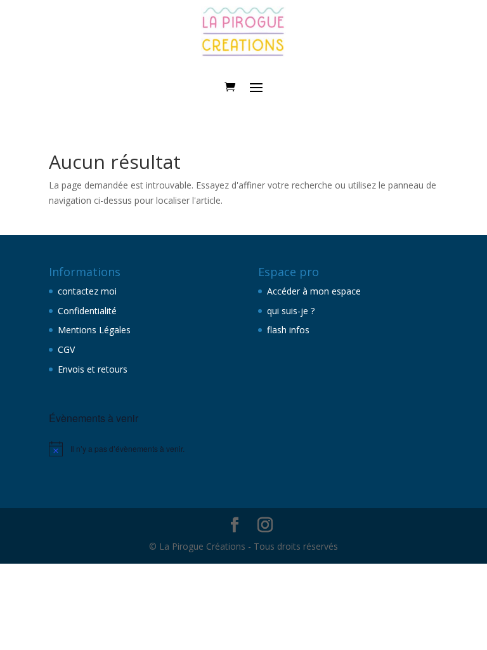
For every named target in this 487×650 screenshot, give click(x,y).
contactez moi (87, 291)
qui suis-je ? (291, 311)
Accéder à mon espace (314, 291)
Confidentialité (87, 311)
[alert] (139, 448)
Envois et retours (92, 369)
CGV (66, 349)
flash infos (288, 330)
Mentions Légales (94, 330)
